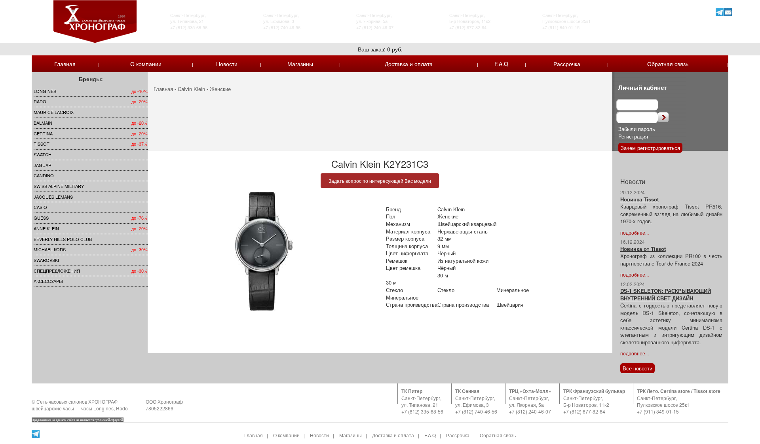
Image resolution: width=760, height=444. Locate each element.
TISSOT (41, 143)
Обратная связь (667, 64)
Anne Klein (46, 228)
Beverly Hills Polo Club (63, 239)
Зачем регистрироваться (650, 148)
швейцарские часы (53, 408)
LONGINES (45, 91)
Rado (40, 101)
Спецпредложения (57, 271)
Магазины (300, 64)
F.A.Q (501, 64)
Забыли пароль (636, 129)
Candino (44, 175)
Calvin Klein (191, 89)
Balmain (43, 123)
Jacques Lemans (53, 197)
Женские (220, 89)
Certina (43, 133)
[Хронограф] (95, 21)
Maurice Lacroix (54, 112)
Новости (227, 64)
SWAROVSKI (46, 260)
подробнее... (634, 232)
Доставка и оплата (409, 64)
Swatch (42, 154)
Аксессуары (48, 281)
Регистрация (633, 136)
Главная (65, 64)
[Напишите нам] (728, 12)
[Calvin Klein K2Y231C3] (264, 251)
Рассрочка (566, 64)
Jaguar (42, 165)
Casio (40, 207)
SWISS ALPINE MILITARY (59, 186)
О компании (146, 64)
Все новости (637, 368)
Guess (41, 217)
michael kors (50, 249)
